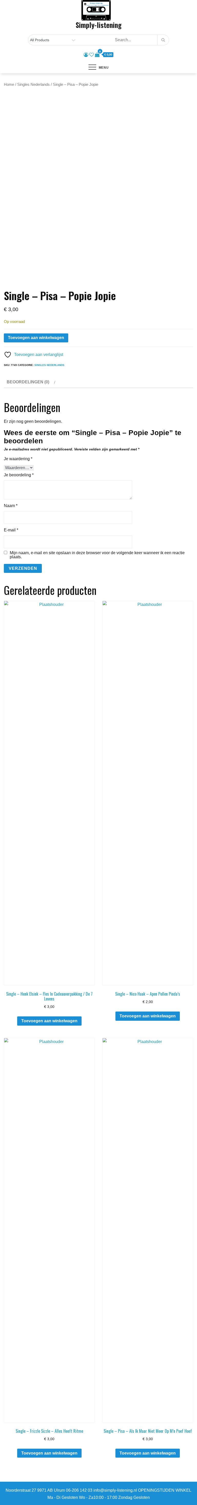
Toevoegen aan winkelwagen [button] (49, 1021)
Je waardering (18, 459)
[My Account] (86, 54)
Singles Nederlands (33, 84)
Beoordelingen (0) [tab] (28, 382)
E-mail (11, 530)
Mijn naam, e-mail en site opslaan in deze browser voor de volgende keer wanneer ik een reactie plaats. (97, 555)
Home (9, 84)
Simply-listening (99, 25)
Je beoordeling (19, 475)
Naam (10, 505)
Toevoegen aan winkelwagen (36, 337)
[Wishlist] (91, 54)
